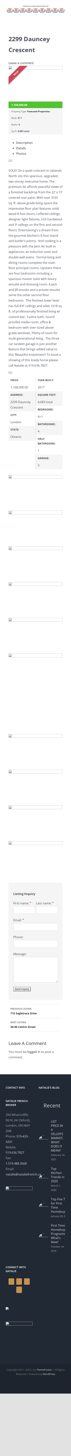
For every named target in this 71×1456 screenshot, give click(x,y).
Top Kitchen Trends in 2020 (57, 1175)
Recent (52, 1105)
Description (24, 143)
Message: (20, 954)
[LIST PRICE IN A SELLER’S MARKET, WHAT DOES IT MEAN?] (43, 1140)
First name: (22, 903)
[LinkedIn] (27, 1281)
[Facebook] (11, 1281)
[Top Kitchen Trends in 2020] (43, 1179)
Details (21, 148)
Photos (21, 154)
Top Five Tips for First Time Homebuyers (60, 1205)
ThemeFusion (44, 1369)
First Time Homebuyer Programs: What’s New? (59, 1233)
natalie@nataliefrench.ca (23, 1174)
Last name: (45, 903)
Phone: (18, 937)
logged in (33, 1052)
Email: (18, 920)
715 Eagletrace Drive (23, 1011)
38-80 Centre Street (23, 1025)
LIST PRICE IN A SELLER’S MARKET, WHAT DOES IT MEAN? (57, 1136)
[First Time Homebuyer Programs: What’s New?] (43, 1238)
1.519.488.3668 (16, 1163)
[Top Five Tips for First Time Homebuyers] (43, 1208)
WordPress (49, 1374)
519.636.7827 (15, 1152)
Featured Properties (38, 111)
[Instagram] (19, 1281)
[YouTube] (19, 1290)
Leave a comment (21, 63)
